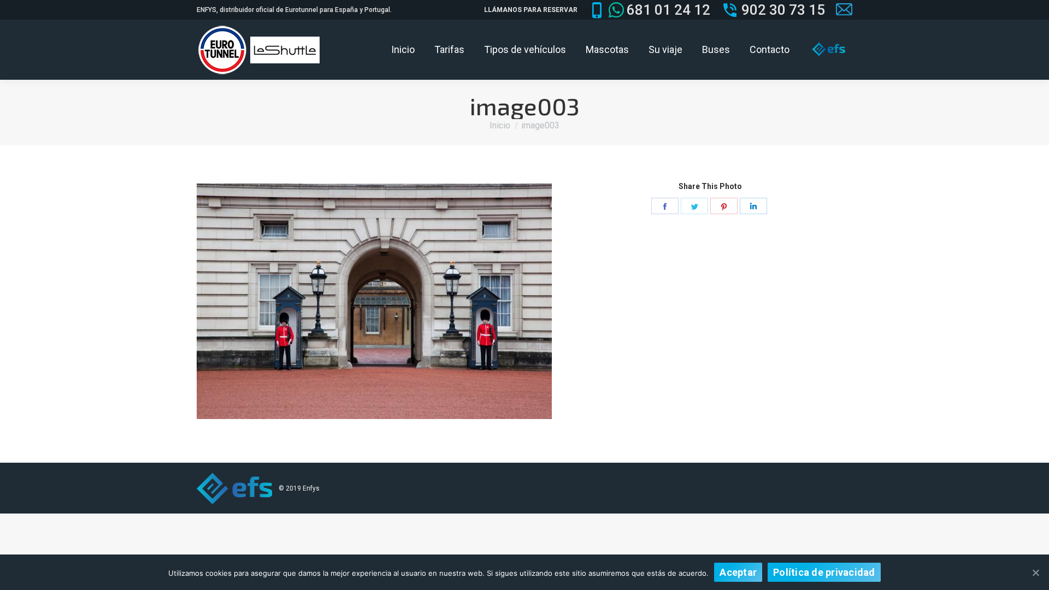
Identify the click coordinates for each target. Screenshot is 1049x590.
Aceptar (738, 572)
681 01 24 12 (668, 10)
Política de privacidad (824, 572)
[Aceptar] (1035, 572)
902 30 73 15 (783, 10)
